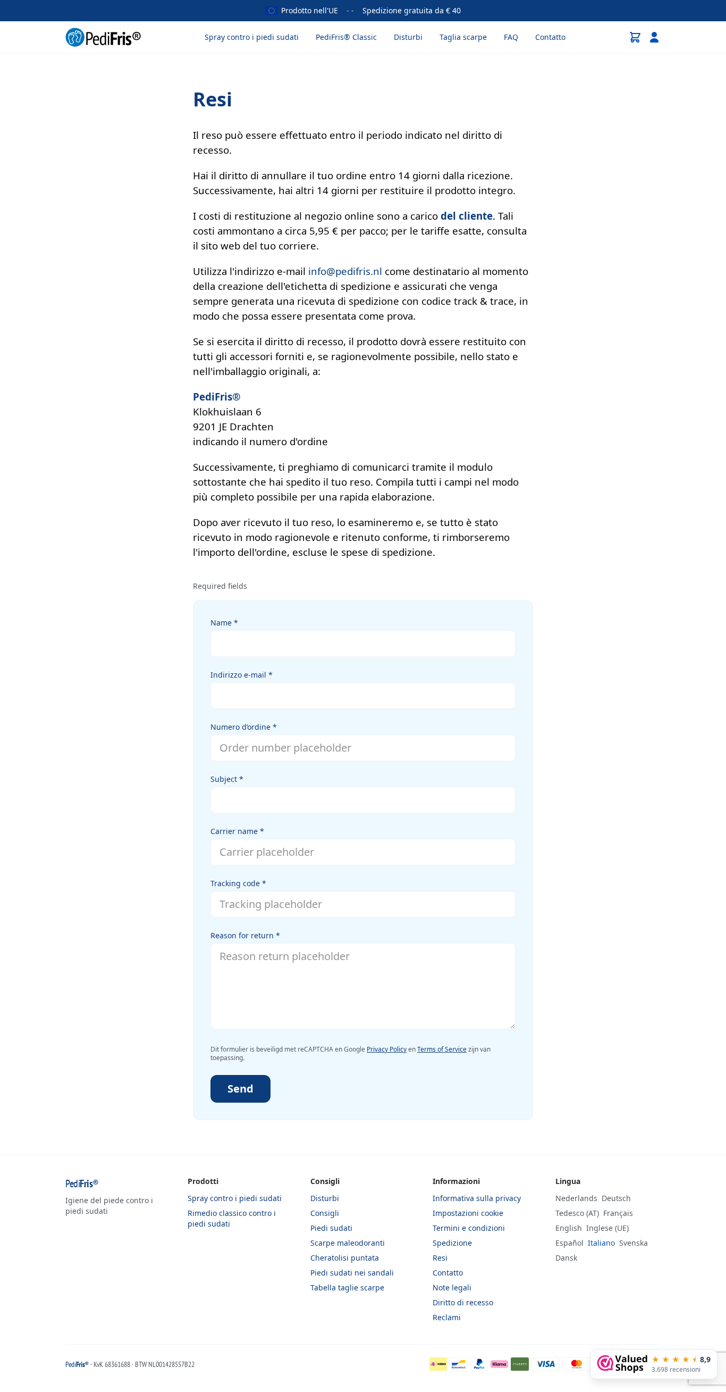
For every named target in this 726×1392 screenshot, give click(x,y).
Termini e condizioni (469, 1228)
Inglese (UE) (607, 1228)
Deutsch (616, 1198)
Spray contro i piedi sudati (252, 37)
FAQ (511, 37)
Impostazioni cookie (468, 1213)
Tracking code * (238, 883)
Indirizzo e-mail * (241, 675)
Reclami (447, 1317)
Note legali (452, 1287)
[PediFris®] (103, 37)
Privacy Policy (387, 1049)
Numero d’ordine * (243, 727)
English (568, 1228)
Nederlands (576, 1198)
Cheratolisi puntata (344, 1258)
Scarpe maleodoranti (347, 1243)
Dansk (566, 1258)
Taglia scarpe (463, 37)
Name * (224, 623)
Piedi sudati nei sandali (352, 1273)
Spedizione (452, 1243)
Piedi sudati (331, 1228)
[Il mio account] (654, 37)
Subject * (226, 779)
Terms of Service (442, 1049)
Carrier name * (237, 831)
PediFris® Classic (346, 37)
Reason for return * (245, 935)
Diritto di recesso (463, 1302)
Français (618, 1213)
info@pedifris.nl (345, 271)
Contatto (550, 37)
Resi (440, 1258)
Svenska (633, 1243)
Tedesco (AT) (577, 1213)
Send (240, 1088)
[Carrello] (635, 37)
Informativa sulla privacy (477, 1198)
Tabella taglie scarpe (347, 1287)
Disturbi (408, 37)
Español (569, 1243)
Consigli (324, 1213)
